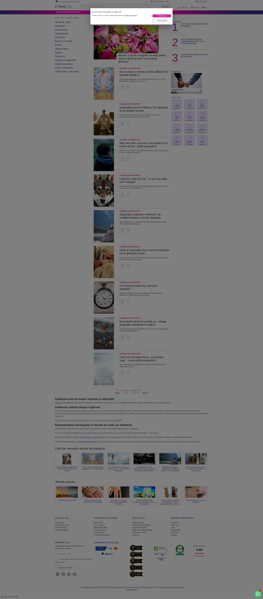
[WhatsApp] (258, 593)
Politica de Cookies (131, 15)
